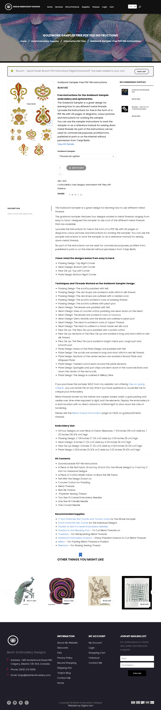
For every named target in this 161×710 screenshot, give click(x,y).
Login (92, 647)
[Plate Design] (39, 149)
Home (23, 41)
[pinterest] (21, 703)
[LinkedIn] (81, 195)
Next (154, 592)
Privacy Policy (64, 657)
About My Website (67, 642)
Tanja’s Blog (64, 672)
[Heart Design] (46, 134)
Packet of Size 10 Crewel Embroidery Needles (83, 526)
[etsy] (27, 703)
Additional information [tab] (20, 214)
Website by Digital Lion (80, 705)
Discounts (62, 647)
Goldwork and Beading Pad (140, 91)
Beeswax (63, 545)
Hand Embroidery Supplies (45, 41)
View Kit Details (65, 144)
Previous (7, 592)
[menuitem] (50, 7)
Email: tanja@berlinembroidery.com (31, 675)
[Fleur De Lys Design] (23, 149)
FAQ (59, 652)
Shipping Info (64, 667)
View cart (141, 72)
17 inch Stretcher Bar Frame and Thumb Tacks (84, 519)
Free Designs (78, 184)
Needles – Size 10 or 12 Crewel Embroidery (140, 108)
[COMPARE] (60, 174)
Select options (36, 587)
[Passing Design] (31, 134)
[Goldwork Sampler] (31, 104)
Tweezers (63, 534)
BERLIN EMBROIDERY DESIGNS (26, 7)
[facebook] (9, 703)
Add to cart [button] (74, 587)
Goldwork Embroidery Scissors (75, 537)
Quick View (44, 597)
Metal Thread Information (86, 413)
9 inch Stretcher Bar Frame (73, 522)
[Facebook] (69, 195)
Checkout (94, 657)
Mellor (61, 541)
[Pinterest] (75, 195)
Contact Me (64, 677)
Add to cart (78, 168)
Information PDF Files (75, 41)
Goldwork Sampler (66, 151)
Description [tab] (14, 208)
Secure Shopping (66, 662)
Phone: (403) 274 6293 (23, 669)
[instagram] (15, 703)
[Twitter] (72, 195)
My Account (95, 642)
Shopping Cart (97, 652)
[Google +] (78, 195)
